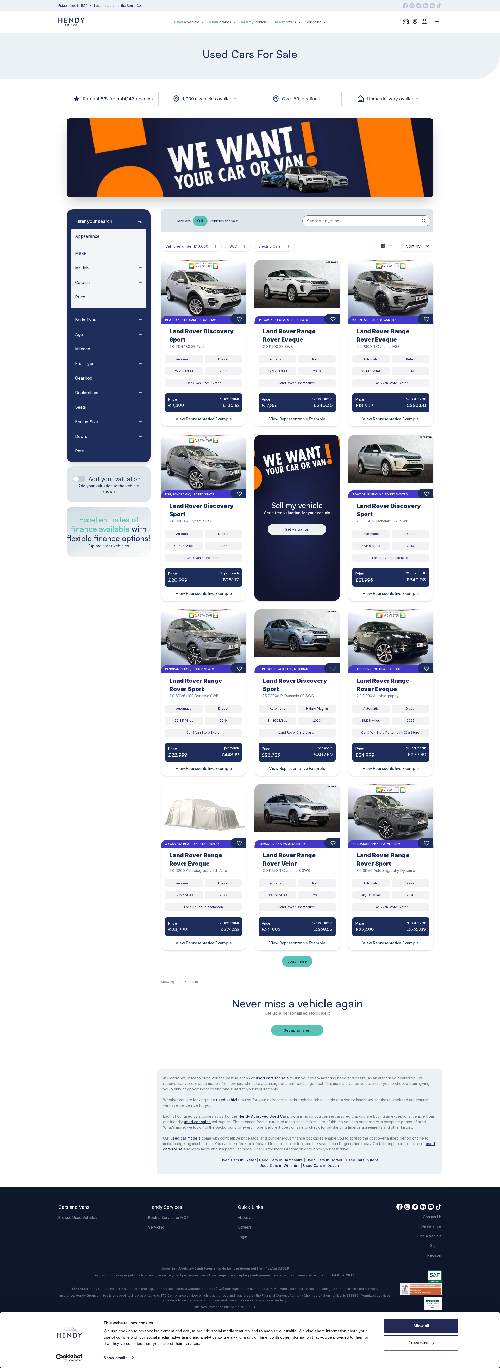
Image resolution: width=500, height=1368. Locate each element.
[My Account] (424, 21)
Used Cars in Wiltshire (279, 1165)
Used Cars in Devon (321, 1165)
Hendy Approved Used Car (262, 1116)
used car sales (197, 1122)
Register (434, 1255)
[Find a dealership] (415, 21)
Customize (418, 1342)
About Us (245, 1217)
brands (220, 22)
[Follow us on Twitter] (418, 5)
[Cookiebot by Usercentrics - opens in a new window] (69, 1358)
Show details (115, 1358)
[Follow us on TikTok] (439, 5)
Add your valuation (115, 479)
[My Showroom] (405, 21)
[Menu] (437, 21)
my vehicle (254, 22)
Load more (297, 961)
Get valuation (297, 529)
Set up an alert (297, 1030)
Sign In (436, 1245)
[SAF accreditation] (421, 1276)
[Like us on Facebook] (405, 5)
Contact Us (432, 1216)
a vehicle (187, 22)
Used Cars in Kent (362, 1160)
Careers (245, 1227)
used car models (185, 1138)
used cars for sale (272, 1078)
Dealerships (431, 1226)
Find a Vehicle (429, 1236)
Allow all (421, 1326)
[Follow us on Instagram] (412, 5)
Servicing (314, 22)
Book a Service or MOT (168, 1217)
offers (284, 22)
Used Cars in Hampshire (281, 1160)
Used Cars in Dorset (324, 1160)
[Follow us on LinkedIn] (425, 5)
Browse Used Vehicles (77, 1217)
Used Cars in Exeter (238, 1160)
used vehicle (228, 1100)
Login (242, 1237)
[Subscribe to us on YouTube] (432, 5)
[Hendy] (71, 22)
